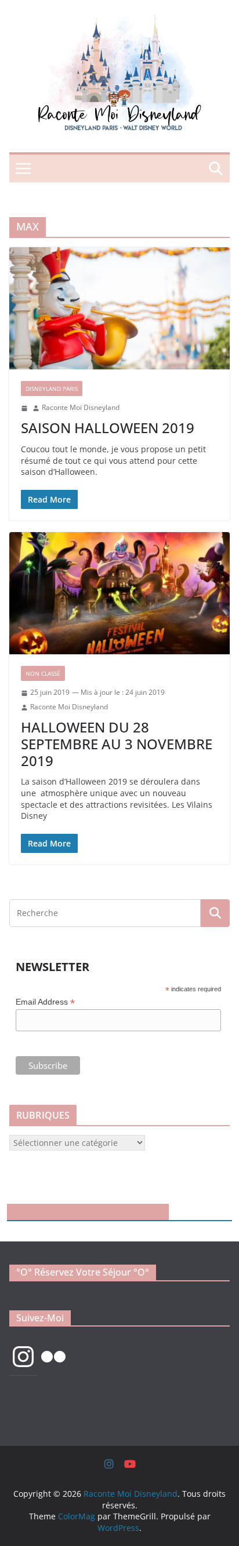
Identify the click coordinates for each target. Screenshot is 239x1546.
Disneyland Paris (52, 388)
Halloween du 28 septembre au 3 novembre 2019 (116, 743)
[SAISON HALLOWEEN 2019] (119, 308)
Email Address (45, 1002)
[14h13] (24, 408)
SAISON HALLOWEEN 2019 (107, 427)
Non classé (43, 673)
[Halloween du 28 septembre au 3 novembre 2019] (119, 593)
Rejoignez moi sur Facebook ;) (88, 1212)
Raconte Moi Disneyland (80, 407)
